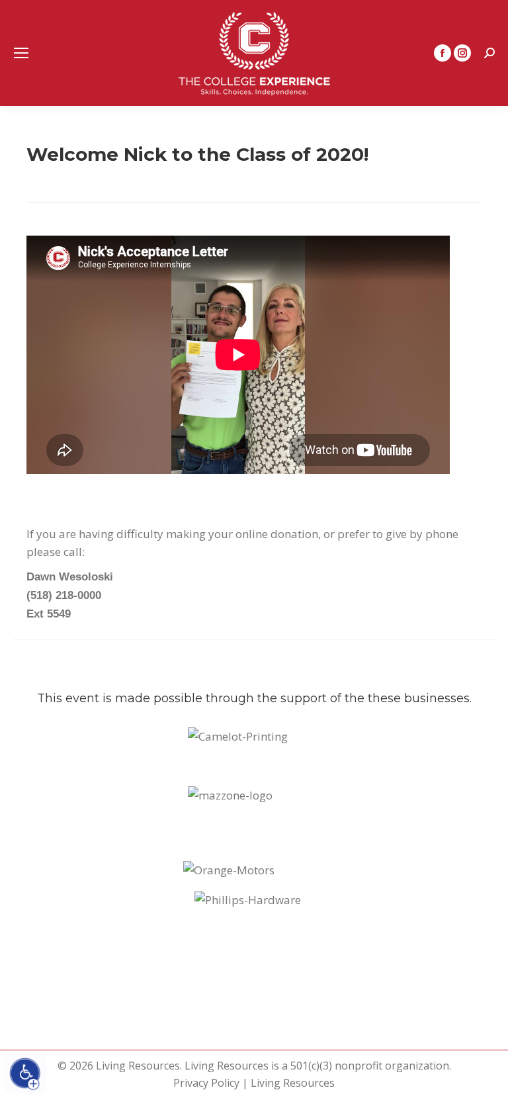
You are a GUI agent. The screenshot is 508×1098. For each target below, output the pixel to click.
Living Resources (293, 1082)
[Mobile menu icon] (21, 53)
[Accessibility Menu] (25, 1073)
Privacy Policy (206, 1082)
